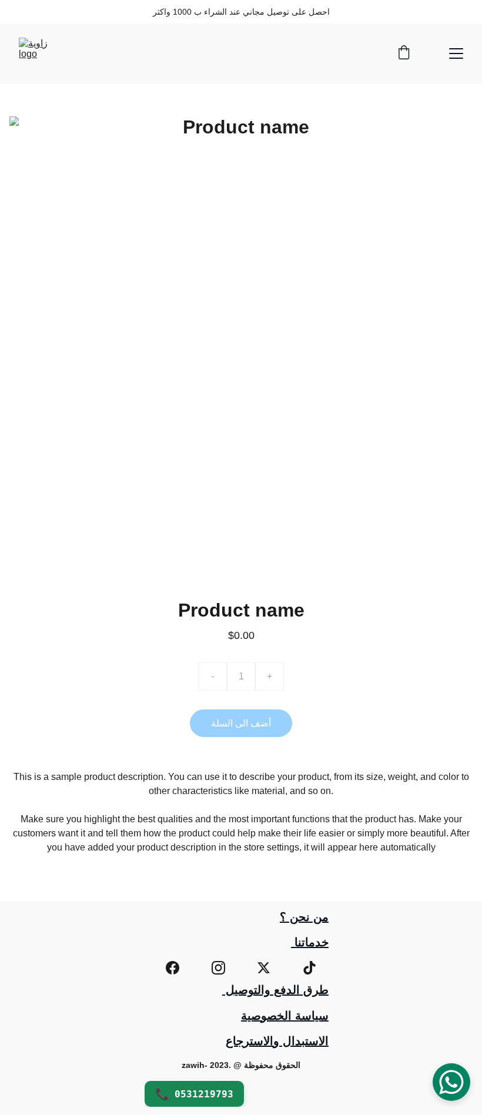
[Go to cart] (403, 53)
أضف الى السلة (241, 723)
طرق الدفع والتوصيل (275, 989)
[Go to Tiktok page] (309, 968)
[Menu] (456, 53)
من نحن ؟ (304, 916)
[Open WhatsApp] (451, 1082)
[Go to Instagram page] (218, 968)
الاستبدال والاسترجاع (277, 1040)
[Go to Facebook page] (172, 968)
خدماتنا (310, 942)
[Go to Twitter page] (263, 968)
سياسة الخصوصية (285, 1015)
